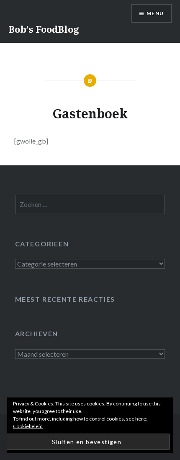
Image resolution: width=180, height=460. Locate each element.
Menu (155, 13)
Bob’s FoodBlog (43, 29)
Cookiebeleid (28, 426)
